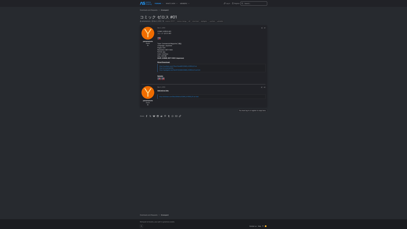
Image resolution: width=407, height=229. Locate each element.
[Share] (261, 28)
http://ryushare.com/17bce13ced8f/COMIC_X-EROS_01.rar (178, 66)
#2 (265, 87)
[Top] (263, 226)
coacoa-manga (181, 21)
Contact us (253, 226)
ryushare (212, 21)
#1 (265, 28)
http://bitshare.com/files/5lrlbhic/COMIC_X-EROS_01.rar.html (179, 96)
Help (259, 226)
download (195, 21)
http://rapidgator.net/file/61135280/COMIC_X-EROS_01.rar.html (179, 70)
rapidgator (204, 21)
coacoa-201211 (170, 21)
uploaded (220, 21)
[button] (162, 3)
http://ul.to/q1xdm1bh (166, 68)
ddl (189, 21)
